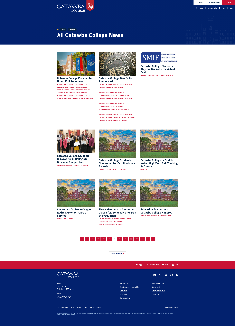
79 (142, 239)
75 (120, 239)
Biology (59, 219)
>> (153, 239)
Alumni (101, 169)
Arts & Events (160, 75)
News (63, 29)
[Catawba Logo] (68, 275)
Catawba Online (69, 84)
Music (117, 169)
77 (131, 239)
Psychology (118, 221)
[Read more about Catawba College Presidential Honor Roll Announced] (76, 64)
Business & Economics (147, 75)
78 (137, 239)
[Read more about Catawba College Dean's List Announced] (117, 64)
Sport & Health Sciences (107, 224)
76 (125, 239)
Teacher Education (164, 216)
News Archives (116, 253)
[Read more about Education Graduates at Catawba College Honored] (159, 193)
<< (82, 239)
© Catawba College (171, 307)
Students (60, 84)
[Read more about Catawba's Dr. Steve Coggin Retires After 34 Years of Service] (76, 193)
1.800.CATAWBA (64, 297)
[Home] (57, 29)
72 (104, 239)
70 (92, 239)
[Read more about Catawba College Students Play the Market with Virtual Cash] (159, 58)
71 (98, 239)
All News (72, 29)
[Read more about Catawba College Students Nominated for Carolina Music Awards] (117, 144)
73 (109, 239)
